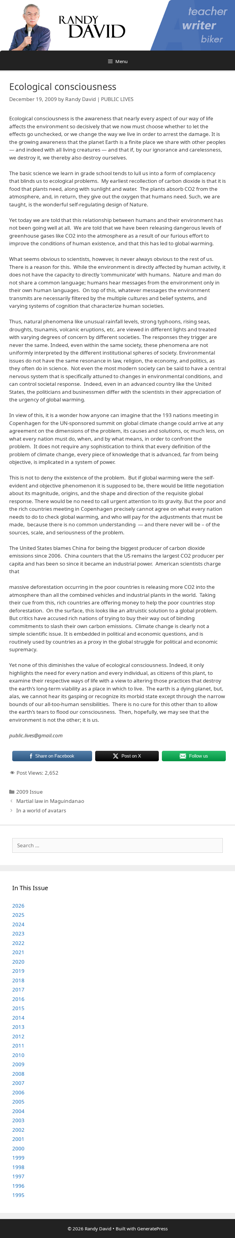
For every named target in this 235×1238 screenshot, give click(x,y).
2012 (18, 1036)
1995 (18, 1194)
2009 (18, 1064)
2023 (18, 933)
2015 (18, 1008)
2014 (18, 1017)
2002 (18, 1129)
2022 (18, 942)
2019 (18, 970)
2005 (18, 1101)
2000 (18, 1148)
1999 (18, 1157)
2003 (18, 1120)
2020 (18, 961)
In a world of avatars (41, 810)
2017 (18, 989)
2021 (18, 952)
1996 (18, 1185)
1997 (18, 1176)
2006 (18, 1092)
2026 (18, 905)
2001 (18, 1138)
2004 (18, 1111)
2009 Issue (29, 791)
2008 (18, 1073)
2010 (18, 1055)
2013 (18, 1026)
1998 (18, 1167)
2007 (18, 1082)
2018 (18, 980)
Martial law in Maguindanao (50, 800)
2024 (18, 924)
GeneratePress (152, 1228)
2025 (18, 914)
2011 (18, 1045)
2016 (18, 999)
